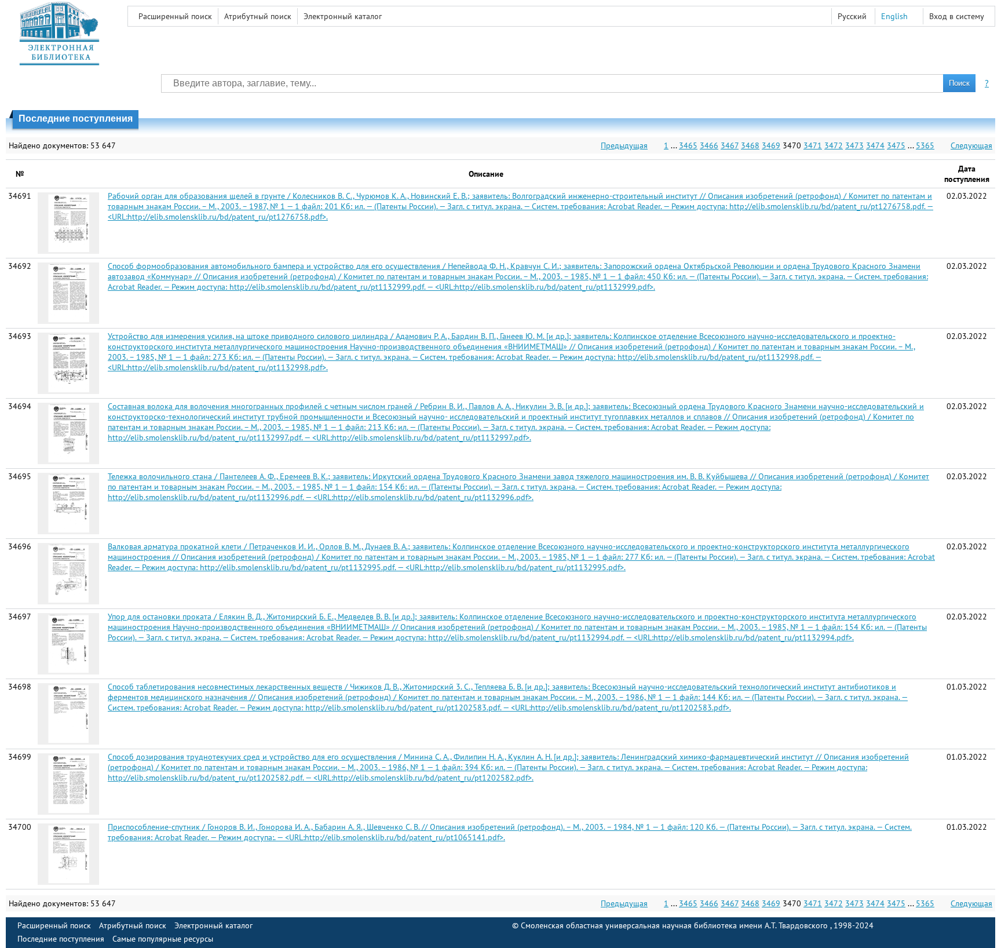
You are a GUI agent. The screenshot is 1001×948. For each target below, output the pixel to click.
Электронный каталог (343, 16)
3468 (750, 145)
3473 (854, 145)
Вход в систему (956, 16)
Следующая (971, 145)
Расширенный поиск (175, 16)
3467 (730, 145)
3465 (688, 145)
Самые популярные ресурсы (162, 939)
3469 (771, 145)
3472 (833, 145)
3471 (812, 145)
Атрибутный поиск (257, 16)
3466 (709, 145)
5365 (925, 145)
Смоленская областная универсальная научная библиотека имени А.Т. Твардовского (675, 925)
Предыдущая (624, 145)
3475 (896, 145)
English (894, 16)
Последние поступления (60, 939)
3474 (875, 145)
